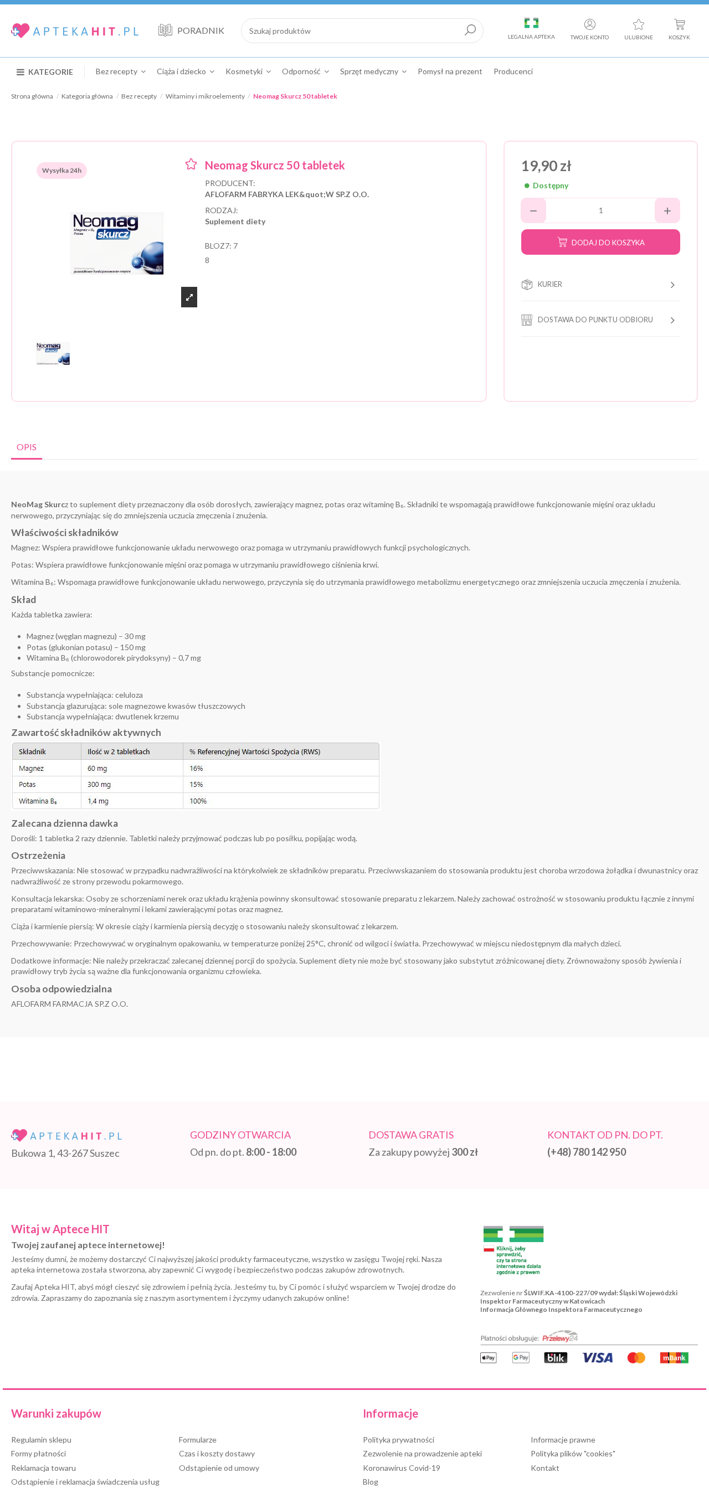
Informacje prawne (563, 1439)
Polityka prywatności (398, 1439)
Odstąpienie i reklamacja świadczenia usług (85, 1481)
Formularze (198, 1439)
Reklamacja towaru (43, 1467)
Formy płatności (38, 1453)
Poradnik (200, 30)
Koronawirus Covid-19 (401, 1467)
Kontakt (545, 1467)
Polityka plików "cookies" (573, 1453)
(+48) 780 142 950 (586, 1152)
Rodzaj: (221, 210)
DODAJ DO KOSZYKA (608, 242)
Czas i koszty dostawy (217, 1453)
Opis (27, 446)
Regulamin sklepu (41, 1439)
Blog (370, 1481)
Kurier (550, 284)
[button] (50, 71)
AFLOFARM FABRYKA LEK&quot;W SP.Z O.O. (287, 194)
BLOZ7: (218, 245)
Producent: (230, 183)
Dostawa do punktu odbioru (595, 319)
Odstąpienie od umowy (219, 1467)
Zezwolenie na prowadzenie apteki (422, 1453)
